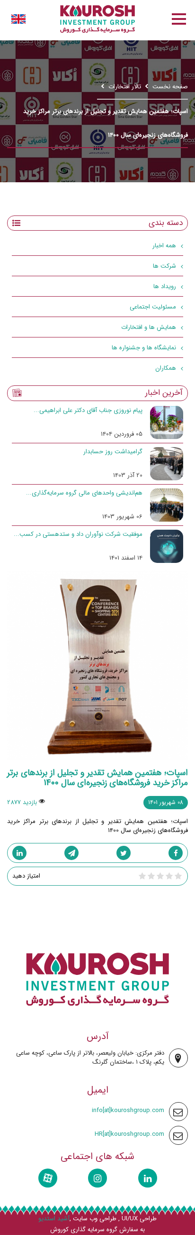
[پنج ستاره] (142, 876)
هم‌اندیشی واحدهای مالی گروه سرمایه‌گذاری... (84, 493)
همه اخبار (164, 246)
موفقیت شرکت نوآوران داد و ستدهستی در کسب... (78, 534)
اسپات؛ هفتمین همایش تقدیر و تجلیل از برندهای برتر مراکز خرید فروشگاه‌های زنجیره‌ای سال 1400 (97, 778)
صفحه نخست (170, 87)
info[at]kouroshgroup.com (128, 1110)
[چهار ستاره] (151, 876)
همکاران (165, 368)
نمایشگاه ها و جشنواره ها (144, 348)
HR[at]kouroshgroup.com (129, 1134)
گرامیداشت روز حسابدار (112, 452)
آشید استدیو (54, 1219)
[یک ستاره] (178, 876)
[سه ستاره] (160, 876)
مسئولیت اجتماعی (153, 307)
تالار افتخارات (124, 87)
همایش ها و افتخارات (148, 327)
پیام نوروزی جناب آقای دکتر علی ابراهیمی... (88, 410)
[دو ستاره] (169, 876)
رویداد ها (164, 286)
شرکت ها (164, 266)
